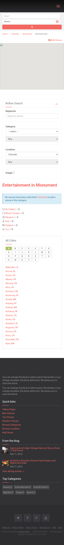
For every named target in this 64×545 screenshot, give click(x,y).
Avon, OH (10, 335)
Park (7, 221)
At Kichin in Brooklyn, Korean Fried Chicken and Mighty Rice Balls (32, 461)
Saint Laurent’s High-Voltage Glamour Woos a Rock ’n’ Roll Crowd (35, 449)
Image (9, 173)
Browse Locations (11, 428)
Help (54, 527)
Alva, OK (10, 287)
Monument (27, 34)
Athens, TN (11, 315)
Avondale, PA (12, 339)
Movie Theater (12, 213)
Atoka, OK (10, 319)
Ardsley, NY (11, 303)
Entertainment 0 (23, 487)
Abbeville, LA (12, 267)
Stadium (9, 225)
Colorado (15, 34)
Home (4, 34)
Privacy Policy (18, 527)
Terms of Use (31, 527)
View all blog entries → (13, 471)
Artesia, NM (11, 307)
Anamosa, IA (12, 295)
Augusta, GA (12, 327)
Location (10, 149)
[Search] (32, 27)
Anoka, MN (11, 299)
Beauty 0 (7, 487)
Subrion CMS (24, 532)
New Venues (8, 413)
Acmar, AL (11, 271)
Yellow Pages (9, 409)
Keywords (11, 111)
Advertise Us (44, 527)
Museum (10, 217)
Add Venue (56, 40)
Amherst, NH (12, 291)
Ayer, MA (10, 343)
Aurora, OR (11, 331)
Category (10, 126)
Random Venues (10, 421)
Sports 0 (31, 492)
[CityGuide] (10, 6)
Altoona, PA (11, 283)
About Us (6, 527)
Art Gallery (10, 209)
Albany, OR (11, 279)
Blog (60, 527)
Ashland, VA (11, 311)
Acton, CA (10, 275)
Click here (42, 197)
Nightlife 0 (8, 492)
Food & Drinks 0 (41, 487)
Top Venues (8, 417)
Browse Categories (11, 425)
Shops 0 (20, 492)
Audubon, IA (12, 323)
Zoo (7, 229)
